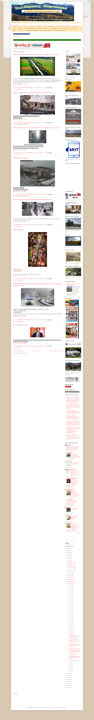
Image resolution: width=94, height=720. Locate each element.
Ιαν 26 (70, 594)
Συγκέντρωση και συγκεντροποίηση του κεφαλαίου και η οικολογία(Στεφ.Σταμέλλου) (75, 456)
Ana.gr (67, 302)
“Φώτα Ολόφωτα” (18, 230)
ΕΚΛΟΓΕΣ (57, 26)
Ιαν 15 (70, 616)
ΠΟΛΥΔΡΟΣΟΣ (54, 28)
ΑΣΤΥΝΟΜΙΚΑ (20, 321)
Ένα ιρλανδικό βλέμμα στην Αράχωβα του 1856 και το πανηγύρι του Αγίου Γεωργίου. (75, 494)
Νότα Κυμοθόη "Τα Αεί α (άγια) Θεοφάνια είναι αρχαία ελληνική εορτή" (36, 128)
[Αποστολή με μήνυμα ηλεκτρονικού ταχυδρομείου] (47, 87)
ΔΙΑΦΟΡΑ (19, 347)
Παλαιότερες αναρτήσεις (56, 350)
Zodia (77, 303)
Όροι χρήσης (25, 26)
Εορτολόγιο (68, 305)
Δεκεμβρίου (70, 561)
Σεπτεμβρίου (71, 567)
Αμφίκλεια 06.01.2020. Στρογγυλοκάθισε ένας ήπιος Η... (74, 641)
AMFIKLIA (68, 461)
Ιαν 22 (70, 602)
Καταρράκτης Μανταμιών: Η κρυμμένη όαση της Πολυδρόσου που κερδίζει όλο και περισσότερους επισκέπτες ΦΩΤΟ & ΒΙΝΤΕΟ (73, 430)
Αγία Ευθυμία (69, 499)
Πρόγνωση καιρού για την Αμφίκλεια (75, 463)
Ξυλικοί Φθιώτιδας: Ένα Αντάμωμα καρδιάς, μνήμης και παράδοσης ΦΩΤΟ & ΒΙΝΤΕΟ (73, 412)
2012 (68, 687)
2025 (68, 550)
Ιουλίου (69, 571)
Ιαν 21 (70, 604)
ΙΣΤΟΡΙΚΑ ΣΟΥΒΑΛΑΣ (66, 26)
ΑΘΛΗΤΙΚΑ (31, 26)
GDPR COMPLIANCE (16, 26)
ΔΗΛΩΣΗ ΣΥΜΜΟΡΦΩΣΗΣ (48, 26)
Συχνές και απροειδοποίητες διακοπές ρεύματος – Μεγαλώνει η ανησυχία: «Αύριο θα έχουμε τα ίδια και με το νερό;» (73, 437)
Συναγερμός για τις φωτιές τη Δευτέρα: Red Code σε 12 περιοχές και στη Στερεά (75, 473)
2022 (68, 556)
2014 (68, 683)
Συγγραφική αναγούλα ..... (21, 325)
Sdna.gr (75, 302)
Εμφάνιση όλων (78, 532)
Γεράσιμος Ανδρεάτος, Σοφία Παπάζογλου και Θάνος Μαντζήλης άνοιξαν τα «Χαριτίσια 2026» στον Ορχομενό (72, 483)
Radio (74, 305)
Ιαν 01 (70, 670)
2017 (68, 677)
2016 (68, 679)
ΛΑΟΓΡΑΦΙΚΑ (20, 28)
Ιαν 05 (70, 663)
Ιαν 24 (70, 598)
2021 (68, 558)
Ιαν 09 (70, 628)
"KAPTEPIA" (69, 452)
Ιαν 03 (70, 666)
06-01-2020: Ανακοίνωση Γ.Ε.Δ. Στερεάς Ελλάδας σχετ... (74, 657)
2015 (68, 681)
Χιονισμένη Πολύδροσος (20, 158)
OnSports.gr (71, 302)
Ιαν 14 (70, 618)
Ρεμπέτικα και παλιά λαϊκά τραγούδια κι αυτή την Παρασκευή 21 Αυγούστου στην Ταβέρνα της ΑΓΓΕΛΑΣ (72, 527)
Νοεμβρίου (70, 563)
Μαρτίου (70, 579)
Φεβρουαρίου (71, 581)
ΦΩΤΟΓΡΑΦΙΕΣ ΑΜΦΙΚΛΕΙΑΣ (32, 30)
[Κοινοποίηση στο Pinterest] (51, 87)
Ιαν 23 (70, 600)
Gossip (73, 303)
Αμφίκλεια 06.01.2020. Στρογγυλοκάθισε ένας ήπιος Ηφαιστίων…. (34, 92)
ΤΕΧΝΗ (18, 154)
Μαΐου (69, 575)
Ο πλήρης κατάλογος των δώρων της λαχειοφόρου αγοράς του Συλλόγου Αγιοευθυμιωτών (71, 502)
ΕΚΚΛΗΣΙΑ (19, 280)
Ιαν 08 (70, 630)
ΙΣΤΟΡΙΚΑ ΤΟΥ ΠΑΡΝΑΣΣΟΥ (70, 490)
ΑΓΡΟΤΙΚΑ (19, 89)
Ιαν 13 (70, 620)
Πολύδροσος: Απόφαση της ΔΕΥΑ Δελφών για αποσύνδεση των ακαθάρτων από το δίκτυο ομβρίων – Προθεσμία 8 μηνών (73, 423)
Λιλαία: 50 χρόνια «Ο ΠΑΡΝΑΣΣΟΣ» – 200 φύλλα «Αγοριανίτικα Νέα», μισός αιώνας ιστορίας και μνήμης (72, 417)
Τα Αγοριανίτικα (21, 30)
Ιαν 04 (70, 664)
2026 (68, 548)
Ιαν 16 (70, 614)
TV (71, 305)
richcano (57, 707)
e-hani (67, 515)
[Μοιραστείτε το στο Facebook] (50, 87)
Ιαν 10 (70, 626)
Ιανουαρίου (70, 583)
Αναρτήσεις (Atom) (23, 353)
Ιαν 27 (70, 592)
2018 (68, 675)
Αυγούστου (70, 569)
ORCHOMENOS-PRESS (71, 478)
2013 (68, 685)
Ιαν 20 (70, 606)
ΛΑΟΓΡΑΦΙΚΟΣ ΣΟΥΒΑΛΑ (30, 28)
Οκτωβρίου (70, 565)
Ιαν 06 (70, 633)
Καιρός (77, 305)
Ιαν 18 (70, 610)
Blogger (64, 707)
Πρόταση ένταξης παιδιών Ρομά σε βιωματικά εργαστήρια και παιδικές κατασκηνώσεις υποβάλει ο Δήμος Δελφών (73, 447)
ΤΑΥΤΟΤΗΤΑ (73, 28)
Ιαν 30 (70, 587)
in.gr (70, 303)
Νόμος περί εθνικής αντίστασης (75, 509)
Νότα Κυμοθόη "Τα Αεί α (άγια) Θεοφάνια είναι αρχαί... (74, 645)
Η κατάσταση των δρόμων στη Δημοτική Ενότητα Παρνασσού (32, 199)
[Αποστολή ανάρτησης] (45, 87)
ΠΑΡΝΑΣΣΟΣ (46, 28)
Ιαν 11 (70, 624)
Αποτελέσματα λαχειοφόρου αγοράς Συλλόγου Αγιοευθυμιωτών (72, 284)
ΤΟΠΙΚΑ (19, 226)
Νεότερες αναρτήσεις (18, 350)
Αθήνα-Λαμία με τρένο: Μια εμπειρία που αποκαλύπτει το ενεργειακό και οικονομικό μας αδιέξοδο (73, 406)
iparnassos (68, 445)
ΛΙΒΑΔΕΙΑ (40, 28)
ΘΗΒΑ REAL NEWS (70, 469)
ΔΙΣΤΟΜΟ (68, 523)
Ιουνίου (69, 573)
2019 (68, 673)
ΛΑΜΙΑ (13, 28)
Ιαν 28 (70, 591)
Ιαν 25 (70, 596)
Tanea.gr (67, 303)
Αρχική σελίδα (15, 22)
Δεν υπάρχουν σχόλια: (38, 87)
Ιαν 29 (70, 589)
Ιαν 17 (70, 612)
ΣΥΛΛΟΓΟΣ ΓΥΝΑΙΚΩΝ (64, 28)
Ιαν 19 (70, 608)
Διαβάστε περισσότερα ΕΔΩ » (19, 84)
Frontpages (68, 300)
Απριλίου (70, 577)
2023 (68, 554)
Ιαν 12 (70, 622)
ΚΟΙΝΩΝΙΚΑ (75, 26)
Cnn (71, 300)
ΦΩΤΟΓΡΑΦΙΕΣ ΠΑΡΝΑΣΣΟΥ (46, 30)
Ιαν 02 (70, 668)
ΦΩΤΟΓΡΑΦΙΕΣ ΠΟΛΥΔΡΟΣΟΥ (60, 30)
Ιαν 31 (70, 585)
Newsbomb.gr (75, 300)
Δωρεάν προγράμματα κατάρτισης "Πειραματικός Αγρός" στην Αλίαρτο (36, 54)
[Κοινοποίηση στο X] (49, 87)
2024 (68, 552)
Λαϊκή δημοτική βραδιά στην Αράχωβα (74, 517)
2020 (68, 560)
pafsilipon (68, 507)
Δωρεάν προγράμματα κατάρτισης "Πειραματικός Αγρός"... (74, 637)
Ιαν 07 (70, 632)
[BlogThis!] (48, 87)
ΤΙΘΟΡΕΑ (14, 30)
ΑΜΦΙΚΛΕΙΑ (38, 26)
